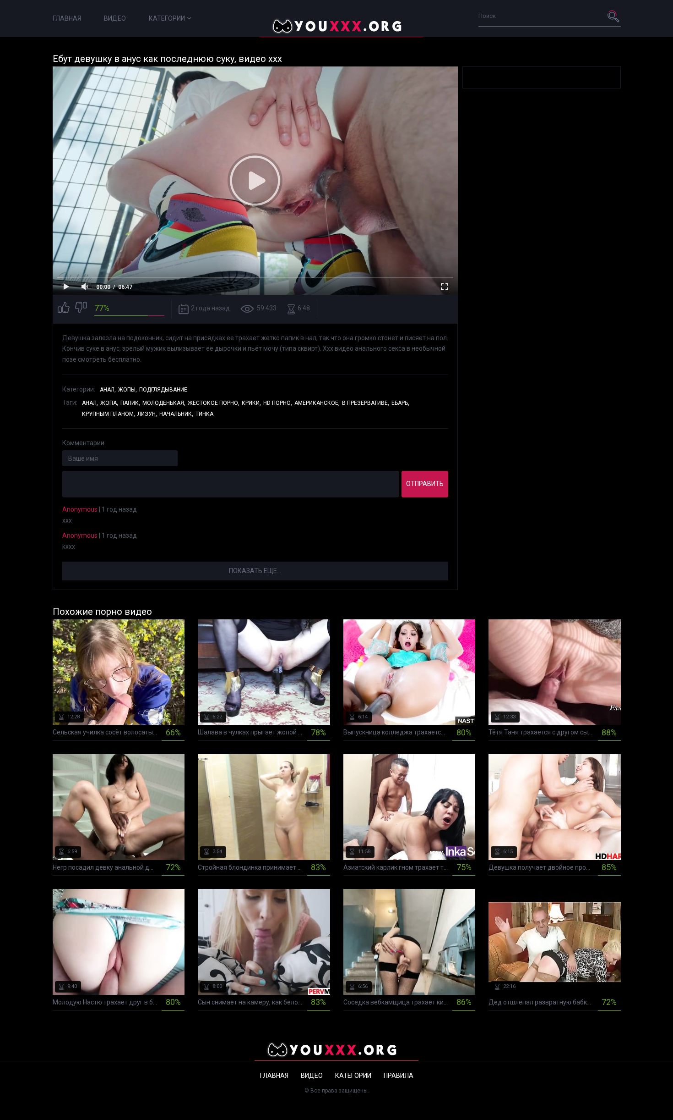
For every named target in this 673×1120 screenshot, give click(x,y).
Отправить (425, 483)
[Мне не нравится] (81, 308)
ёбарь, (400, 403)
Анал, (108, 389)
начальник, (176, 414)
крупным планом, (108, 414)
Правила (398, 1075)
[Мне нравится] (63, 308)
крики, (251, 403)
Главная (67, 18)
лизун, (147, 414)
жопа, (109, 403)
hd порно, (277, 403)
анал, (90, 403)
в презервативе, (365, 403)
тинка (204, 414)
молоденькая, (163, 403)
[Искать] (614, 16)
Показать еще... (255, 570)
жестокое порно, (213, 403)
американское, (317, 403)
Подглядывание (163, 389)
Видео (115, 18)
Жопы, (127, 389)
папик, (130, 403)
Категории (167, 18)
